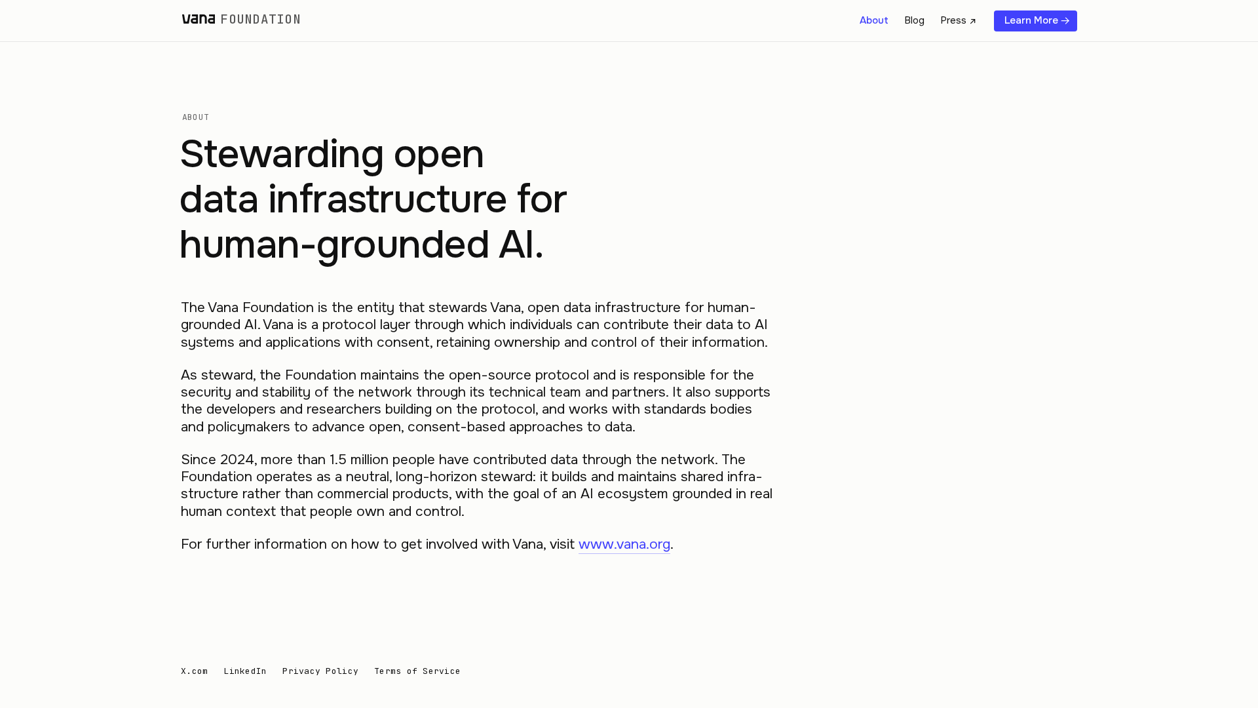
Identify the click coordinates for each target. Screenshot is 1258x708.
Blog (914, 20)
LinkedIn (245, 671)
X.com (194, 671)
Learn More (1031, 20)
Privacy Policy (320, 671)
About (874, 20)
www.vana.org (624, 544)
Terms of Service (417, 671)
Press (953, 20)
